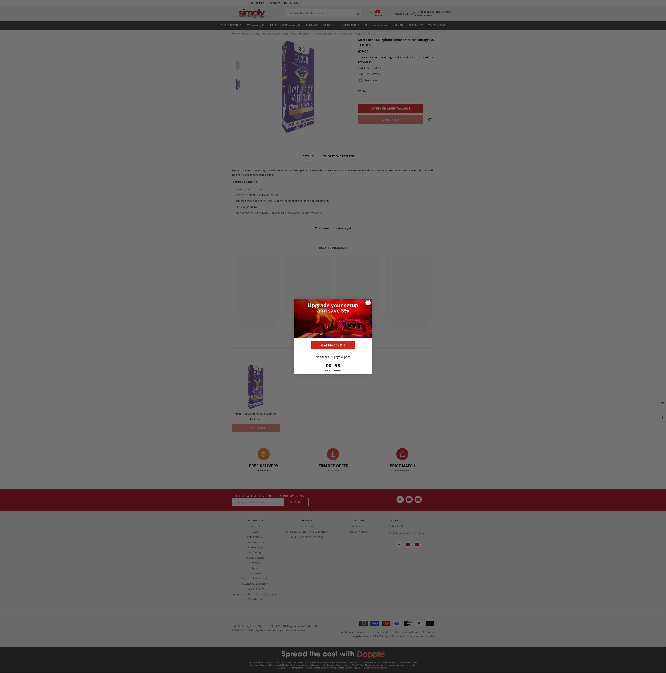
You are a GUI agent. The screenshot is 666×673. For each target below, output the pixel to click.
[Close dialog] (368, 302)
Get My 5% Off (333, 345)
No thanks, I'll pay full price (333, 357)
